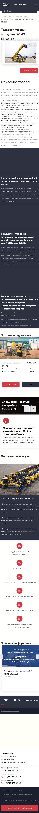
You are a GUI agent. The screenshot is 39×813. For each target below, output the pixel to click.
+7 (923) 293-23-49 (13, 777)
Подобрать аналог (29, 70)
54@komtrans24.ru (9, 759)
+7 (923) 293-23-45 (13, 783)
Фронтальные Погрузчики (10, 711)
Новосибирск (29, 4)
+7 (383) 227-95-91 (20, 4)
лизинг (31, 385)
